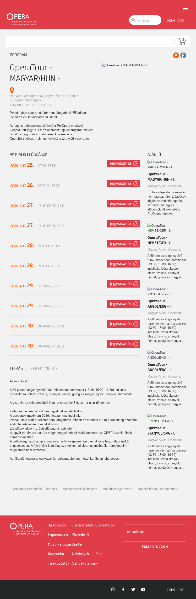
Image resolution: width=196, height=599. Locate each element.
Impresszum (58, 534)
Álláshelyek (80, 553)
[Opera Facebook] (123, 589)
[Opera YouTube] (143, 589)
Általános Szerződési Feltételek (35, 489)
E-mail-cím (136, 531)
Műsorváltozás (60, 544)
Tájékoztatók (59, 563)
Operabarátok (82, 525)
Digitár (77, 544)
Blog (99, 553)
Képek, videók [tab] (44, 368)
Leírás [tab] (16, 368)
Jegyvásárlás (121, 163)
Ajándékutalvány (84, 563)
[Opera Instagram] (113, 589)
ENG (181, 20)
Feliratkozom (155, 546)
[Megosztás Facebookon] (183, 55)
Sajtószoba (57, 525)
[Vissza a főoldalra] (22, 19)
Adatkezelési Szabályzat (80, 489)
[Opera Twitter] (133, 589)
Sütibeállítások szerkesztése (158, 489)
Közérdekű (80, 534)
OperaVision (105, 525)
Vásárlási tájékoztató (117, 489)
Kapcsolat (56, 553)
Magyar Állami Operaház (164, 186)
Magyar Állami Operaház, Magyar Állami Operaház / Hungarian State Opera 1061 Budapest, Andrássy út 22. (45, 100)
